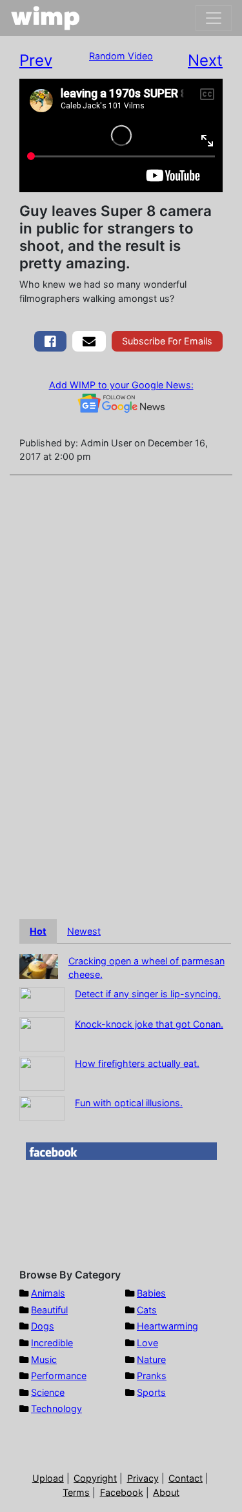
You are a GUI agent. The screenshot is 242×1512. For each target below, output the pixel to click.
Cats (147, 1309)
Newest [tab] (84, 931)
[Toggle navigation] (214, 18)
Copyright (95, 1478)
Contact (185, 1478)
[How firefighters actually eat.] (42, 1072)
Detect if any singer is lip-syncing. (148, 993)
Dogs (42, 1325)
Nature (151, 1359)
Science (48, 1392)
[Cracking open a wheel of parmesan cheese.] (38, 965)
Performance (58, 1375)
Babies (151, 1293)
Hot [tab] (38, 931)
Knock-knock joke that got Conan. (149, 1024)
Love (147, 1342)
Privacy (143, 1478)
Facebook (121, 1492)
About (166, 1492)
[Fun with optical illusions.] (42, 1107)
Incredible (52, 1342)
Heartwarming (167, 1325)
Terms (76, 1492)
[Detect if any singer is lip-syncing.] (42, 998)
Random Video (121, 55)
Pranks (151, 1375)
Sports (151, 1392)
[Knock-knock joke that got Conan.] (42, 1033)
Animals (48, 1293)
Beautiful (49, 1309)
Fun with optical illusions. (129, 1102)
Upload (48, 1478)
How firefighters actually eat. (137, 1063)
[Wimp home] (45, 18)
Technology (56, 1408)
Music (44, 1359)
